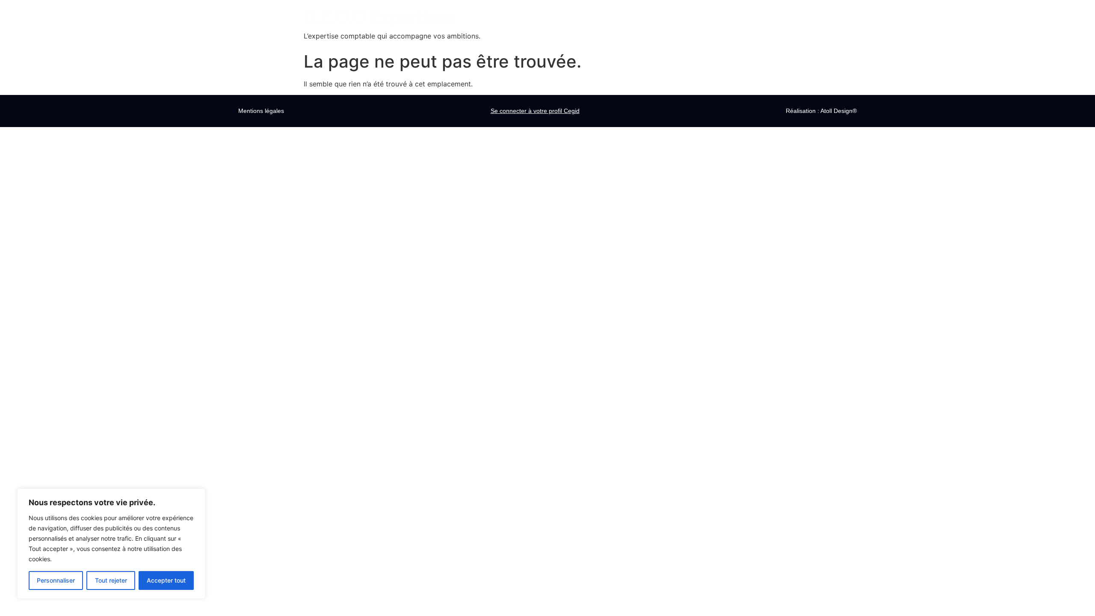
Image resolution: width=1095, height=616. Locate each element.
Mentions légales (261, 110)
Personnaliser (56, 580)
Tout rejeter (111, 580)
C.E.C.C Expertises (380, 16)
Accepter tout (166, 580)
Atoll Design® (838, 110)
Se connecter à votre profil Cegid (535, 110)
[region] (111, 544)
